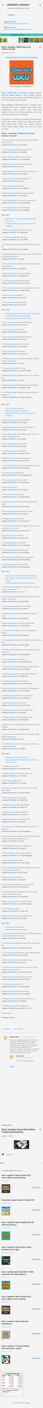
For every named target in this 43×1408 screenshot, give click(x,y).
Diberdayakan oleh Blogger (21, 1403)
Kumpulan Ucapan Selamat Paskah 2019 (18, 1200)
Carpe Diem (20, 1056)
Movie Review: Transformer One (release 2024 (21, 219)
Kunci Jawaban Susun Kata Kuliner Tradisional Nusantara (18, 1130)
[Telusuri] (40, 5)
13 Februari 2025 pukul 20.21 (24, 1058)
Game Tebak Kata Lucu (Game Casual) (18, 93)
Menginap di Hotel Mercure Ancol (16, 757)
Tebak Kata (18, 105)
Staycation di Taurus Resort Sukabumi (18, 316)
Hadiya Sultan (14, 1037)
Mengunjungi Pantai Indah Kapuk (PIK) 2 (19, 318)
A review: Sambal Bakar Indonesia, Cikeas (17, 29)
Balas (12, 1067)
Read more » (36, 1188)
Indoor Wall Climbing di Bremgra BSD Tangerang (21, 576)
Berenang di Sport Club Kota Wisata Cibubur (20, 583)
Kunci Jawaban (18, 1029)
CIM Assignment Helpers (20, 1048)
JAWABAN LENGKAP (18, 4)
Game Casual (15, 95)
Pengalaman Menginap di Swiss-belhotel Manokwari (23, 313)
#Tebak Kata (6, 1029)
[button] (40, 47)
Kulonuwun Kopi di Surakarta (15, 408)
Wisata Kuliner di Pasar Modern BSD (16, 24)
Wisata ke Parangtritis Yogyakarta (17, 411)
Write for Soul (10, 221)
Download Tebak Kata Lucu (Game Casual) (21, 57)
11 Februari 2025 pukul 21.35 (28, 1037)
